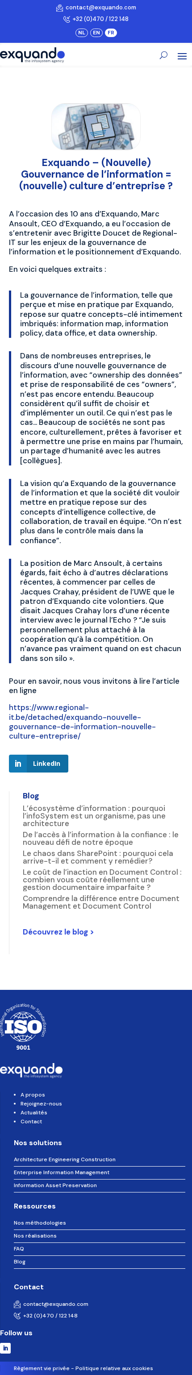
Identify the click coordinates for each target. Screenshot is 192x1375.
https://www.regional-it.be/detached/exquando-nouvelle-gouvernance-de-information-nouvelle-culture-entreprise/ (82, 721)
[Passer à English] (96, 32)
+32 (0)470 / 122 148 (99, 19)
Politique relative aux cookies (114, 1368)
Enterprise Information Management (61, 1172)
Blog (19, 1261)
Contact (31, 1121)
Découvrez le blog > (58, 932)
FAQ (19, 1248)
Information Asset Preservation (55, 1185)
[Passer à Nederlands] (81, 32)
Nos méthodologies (40, 1222)
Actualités (34, 1112)
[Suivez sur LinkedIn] (5, 1348)
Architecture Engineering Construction (65, 1159)
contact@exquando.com (99, 7)
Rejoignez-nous (41, 1103)
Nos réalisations (35, 1235)
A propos (33, 1094)
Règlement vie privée (42, 1368)
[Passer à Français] (111, 32)
